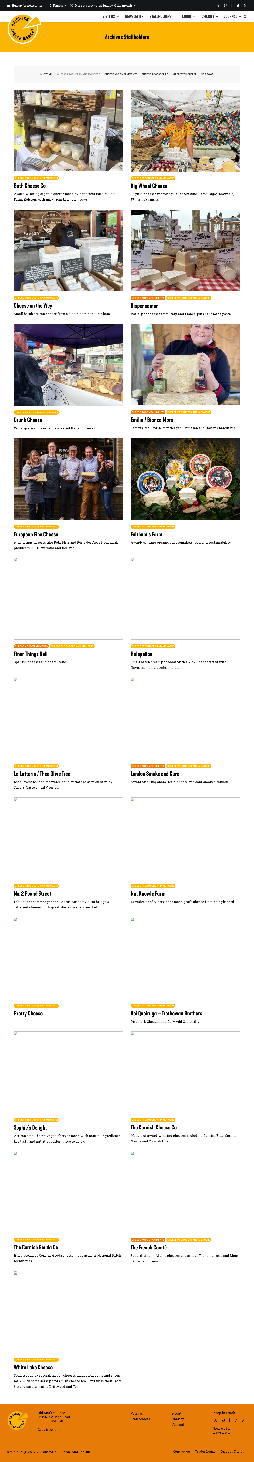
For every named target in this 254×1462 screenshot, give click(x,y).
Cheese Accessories (155, 74)
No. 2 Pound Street (32, 893)
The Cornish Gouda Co (36, 1247)
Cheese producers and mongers (78, 74)
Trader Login (205, 1451)
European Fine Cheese (36, 534)
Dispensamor (144, 306)
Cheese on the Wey (33, 305)
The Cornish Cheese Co (154, 1127)
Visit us (109, 16)
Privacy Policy (232, 1451)
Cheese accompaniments (120, 74)
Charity (208, 16)
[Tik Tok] (238, 5)
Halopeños (141, 654)
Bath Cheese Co (30, 186)
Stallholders (161, 16)
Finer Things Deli (31, 654)
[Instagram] (225, 5)
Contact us (181, 1451)
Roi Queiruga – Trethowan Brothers (166, 1013)
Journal (230, 16)
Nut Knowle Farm (148, 893)
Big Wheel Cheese (149, 186)
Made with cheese (185, 74)
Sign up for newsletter (27, 5)
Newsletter (134, 16)
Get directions (49, 1429)
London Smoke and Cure (155, 774)
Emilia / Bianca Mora (152, 420)
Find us (58, 5)
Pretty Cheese (28, 1013)
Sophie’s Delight (30, 1127)
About (186, 16)
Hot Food (207, 74)
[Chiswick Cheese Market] (24, 15)
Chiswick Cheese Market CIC (66, 1452)
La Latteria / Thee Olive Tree (42, 774)
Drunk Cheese (28, 420)
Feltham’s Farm (146, 534)
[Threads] (245, 5)
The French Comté (149, 1247)
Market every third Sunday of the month (103, 5)
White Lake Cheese (33, 1367)
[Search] (245, 16)
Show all (46, 74)
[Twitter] (218, 5)
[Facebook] (232, 5)
